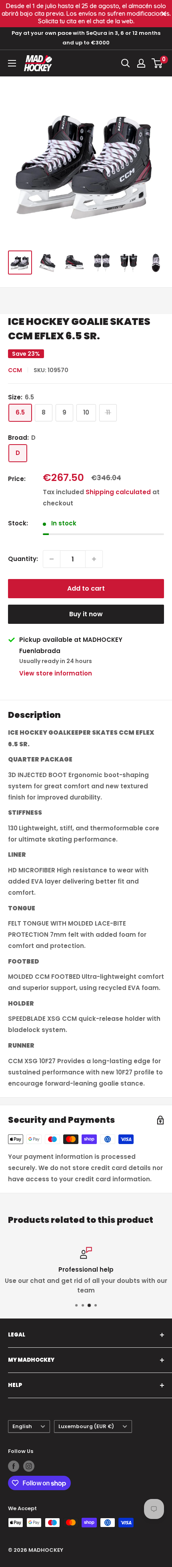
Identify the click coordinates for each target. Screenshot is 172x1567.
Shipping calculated (118, 492)
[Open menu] (12, 63)
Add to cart (86, 588)
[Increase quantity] (94, 559)
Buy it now (86, 614)
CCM (15, 370)
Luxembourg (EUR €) (86, 1426)
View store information (55, 673)
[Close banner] (163, 13)
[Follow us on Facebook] (13, 1466)
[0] (157, 63)
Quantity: (23, 559)
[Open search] (125, 63)
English (22, 1426)
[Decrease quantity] (51, 559)
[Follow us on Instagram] (28, 1466)
